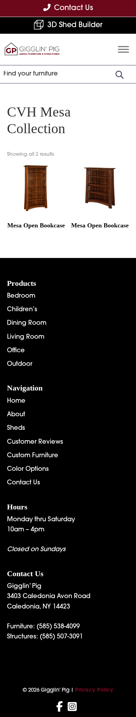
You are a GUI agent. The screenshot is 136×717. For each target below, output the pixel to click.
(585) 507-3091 (61, 637)
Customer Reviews (35, 442)
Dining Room (26, 323)
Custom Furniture (32, 456)
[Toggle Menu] (123, 49)
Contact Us (23, 483)
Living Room (25, 337)
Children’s (22, 310)
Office (16, 351)
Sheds (16, 428)
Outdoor (19, 364)
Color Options (28, 469)
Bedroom (21, 296)
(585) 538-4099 (58, 627)
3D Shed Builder (75, 25)
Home (16, 401)
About (16, 415)
